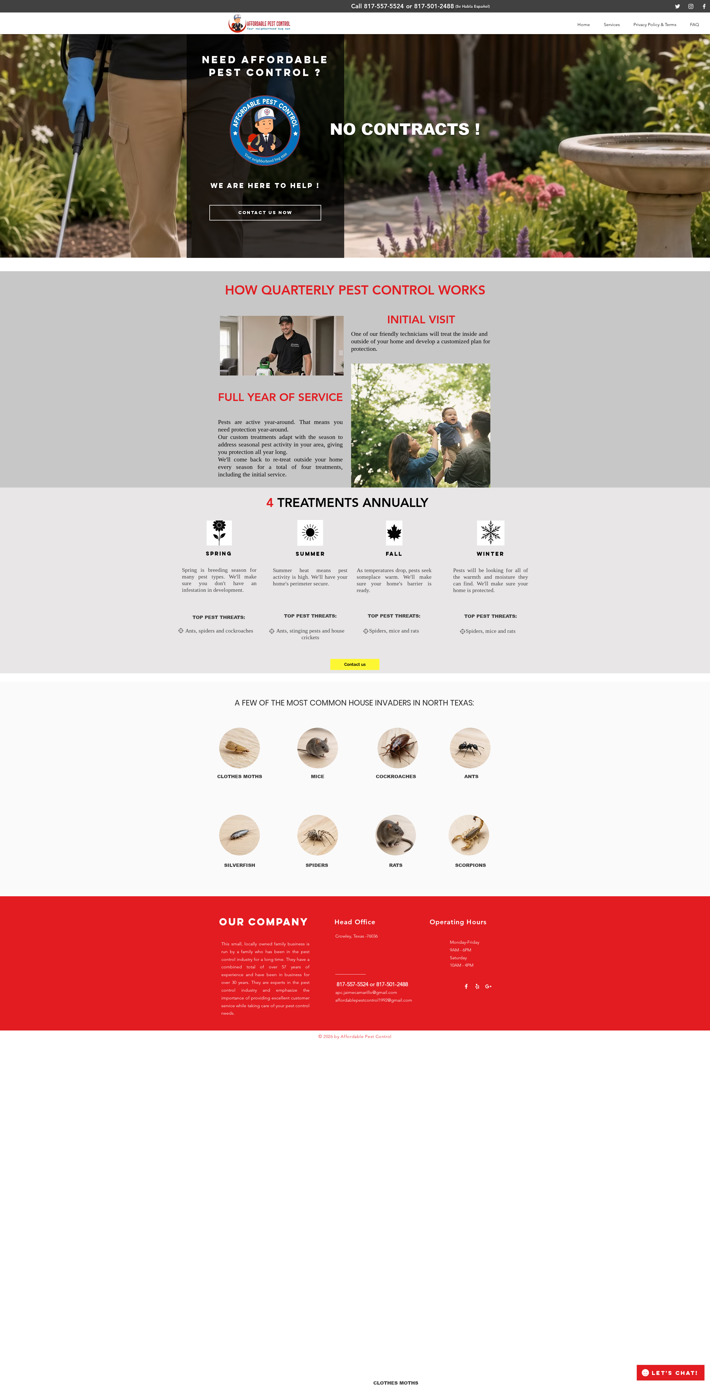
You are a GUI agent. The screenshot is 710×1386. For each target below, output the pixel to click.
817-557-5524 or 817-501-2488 (372, 984)
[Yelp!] (477, 986)
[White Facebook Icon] (466, 986)
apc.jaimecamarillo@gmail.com (366, 992)
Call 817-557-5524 (377, 6)
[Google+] (488, 986)
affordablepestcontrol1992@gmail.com (373, 1000)
